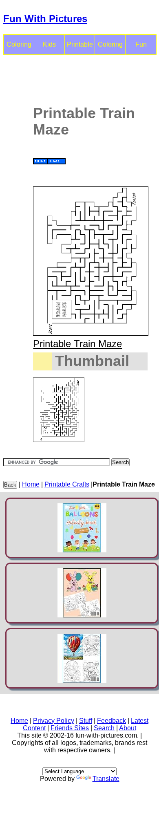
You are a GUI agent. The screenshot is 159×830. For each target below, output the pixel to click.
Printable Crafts (80, 48)
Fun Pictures (141, 48)
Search (104, 728)
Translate (106, 778)
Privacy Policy (53, 720)
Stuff (85, 720)
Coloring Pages (110, 48)
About (127, 728)
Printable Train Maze (77, 343)
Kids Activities (49, 48)
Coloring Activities (19, 48)
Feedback (111, 720)
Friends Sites (70, 728)
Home (31, 484)
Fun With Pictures (45, 18)
